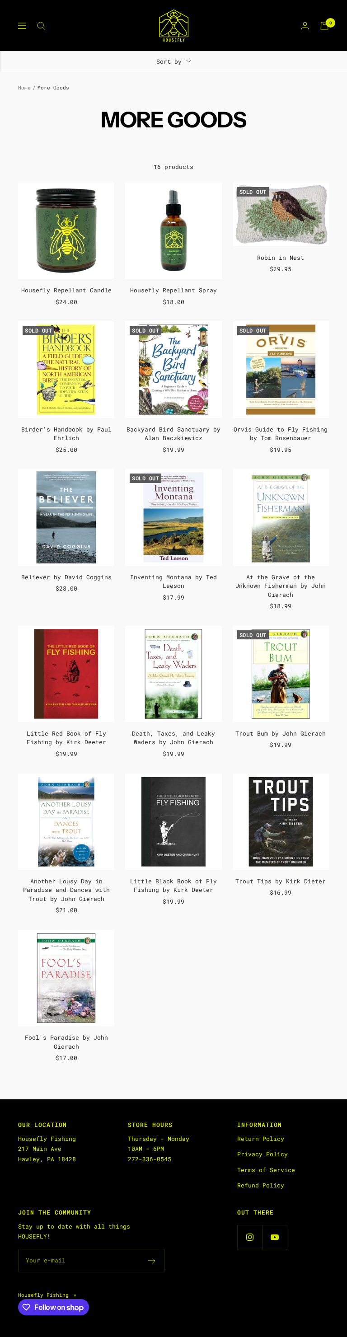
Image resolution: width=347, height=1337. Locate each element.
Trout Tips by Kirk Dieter (280, 881)
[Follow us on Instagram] (249, 1237)
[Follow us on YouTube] (274, 1237)
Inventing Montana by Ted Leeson (173, 581)
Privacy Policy (262, 1154)
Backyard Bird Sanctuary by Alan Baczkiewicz (173, 433)
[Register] (152, 1260)
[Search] (41, 26)
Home (24, 87)
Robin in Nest (280, 257)
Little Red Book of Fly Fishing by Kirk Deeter (66, 737)
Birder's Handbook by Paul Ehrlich (66, 433)
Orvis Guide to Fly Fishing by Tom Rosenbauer (281, 433)
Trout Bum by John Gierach (280, 733)
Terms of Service (266, 1170)
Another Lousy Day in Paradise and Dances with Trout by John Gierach (66, 890)
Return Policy (260, 1139)
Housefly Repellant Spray (173, 290)
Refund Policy (260, 1185)
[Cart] (324, 26)
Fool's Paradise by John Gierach (66, 1042)
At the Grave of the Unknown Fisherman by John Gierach (280, 586)
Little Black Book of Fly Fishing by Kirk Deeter (173, 885)
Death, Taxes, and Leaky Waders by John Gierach (173, 737)
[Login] (305, 25)
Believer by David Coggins (66, 577)
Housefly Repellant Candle (66, 290)
